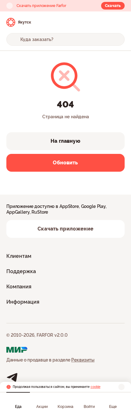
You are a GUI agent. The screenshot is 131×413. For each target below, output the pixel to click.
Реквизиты (82, 359)
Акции (42, 406)
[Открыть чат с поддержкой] (119, 22)
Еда (18, 406)
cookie (95, 387)
